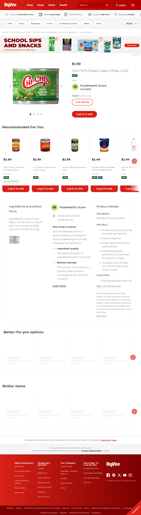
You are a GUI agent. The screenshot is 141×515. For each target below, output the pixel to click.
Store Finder (19, 492)
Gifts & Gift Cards (44, 487)
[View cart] (133, 5)
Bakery (87, 24)
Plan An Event (43, 497)
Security (66, 508)
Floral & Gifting (44, 478)
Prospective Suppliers (48, 513)
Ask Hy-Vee (19, 466)
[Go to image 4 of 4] (41, 114)
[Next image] (61, 86)
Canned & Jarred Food (20, 32)
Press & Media (20, 488)
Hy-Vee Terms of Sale (91, 451)
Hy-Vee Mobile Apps (91, 478)
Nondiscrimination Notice (79, 513)
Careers (64, 478)
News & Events (66, 483)
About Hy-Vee (66, 466)
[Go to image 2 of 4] (34, 114)
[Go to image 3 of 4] (37, 114)
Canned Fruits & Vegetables (44, 32)
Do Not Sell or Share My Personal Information (42, 508)
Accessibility (96, 513)
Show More (102, 316)
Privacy (19, 508)
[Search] (107, 5)
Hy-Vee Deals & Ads (91, 468)
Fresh (10, 24)
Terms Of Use (76, 508)
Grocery (41, 468)
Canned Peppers (85, 32)
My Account (19, 476)
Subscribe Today (109, 440)
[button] (85, 89)
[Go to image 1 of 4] (30, 114)
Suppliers (63, 513)
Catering (41, 492)
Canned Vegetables (67, 32)
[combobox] (93, 5)
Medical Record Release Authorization (106, 508)
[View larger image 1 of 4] (36, 86)
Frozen (50, 24)
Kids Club (87, 482)
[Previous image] (10, 86)
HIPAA (86, 508)
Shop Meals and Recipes (93, 473)
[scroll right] (134, 161)
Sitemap (10, 508)
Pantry (22, 24)
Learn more (59, 286)
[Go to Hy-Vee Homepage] (10, 5)
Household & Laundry (68, 24)
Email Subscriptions (23, 471)
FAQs (63, 488)
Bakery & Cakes (44, 482)
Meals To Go (42, 473)
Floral (98, 24)
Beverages (35, 24)
